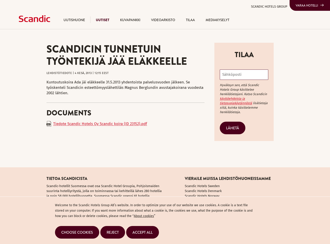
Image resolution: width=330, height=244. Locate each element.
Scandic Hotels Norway (202, 196)
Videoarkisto (163, 20)
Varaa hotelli (307, 5)
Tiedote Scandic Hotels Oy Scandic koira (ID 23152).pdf (100, 123)
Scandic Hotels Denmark (203, 191)
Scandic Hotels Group (269, 6)
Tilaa (190, 20)
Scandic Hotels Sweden (202, 186)
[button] (77, 232)
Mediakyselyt (217, 20)
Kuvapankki (130, 20)
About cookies (144, 216)
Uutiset (102, 20)
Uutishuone (74, 20)
